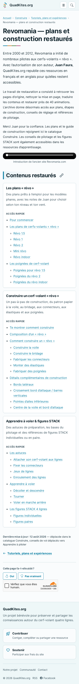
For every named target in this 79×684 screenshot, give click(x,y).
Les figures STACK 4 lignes (28, 509)
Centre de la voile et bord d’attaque (38, 407)
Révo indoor (21, 257)
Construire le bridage (28, 353)
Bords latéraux (23, 384)
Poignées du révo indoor (30, 282)
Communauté (28, 669)
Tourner (18, 496)
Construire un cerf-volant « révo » (32, 296)
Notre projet (10, 669)
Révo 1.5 (19, 233)
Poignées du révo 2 (26, 276)
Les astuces (18, 453)
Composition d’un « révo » (28, 334)
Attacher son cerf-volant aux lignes (37, 459)
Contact (42, 669)
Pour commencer (21, 220)
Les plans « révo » (20, 188)
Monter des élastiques (28, 365)
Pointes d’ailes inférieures (31, 401)
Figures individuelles (27, 515)
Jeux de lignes (23, 471)
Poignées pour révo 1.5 (29, 270)
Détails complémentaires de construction (38, 378)
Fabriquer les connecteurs (31, 359)
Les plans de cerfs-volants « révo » (34, 226)
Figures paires (23, 521)
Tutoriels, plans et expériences (49, 17)
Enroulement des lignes (29, 477)
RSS (35, 678)
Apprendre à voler (22, 484)
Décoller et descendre (28, 490)
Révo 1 (18, 239)
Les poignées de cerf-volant (29, 263)
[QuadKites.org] (5, 5)
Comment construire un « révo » (32, 341)
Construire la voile (26, 347)
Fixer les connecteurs (28, 465)
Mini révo (19, 251)
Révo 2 (18, 245)
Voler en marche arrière (29, 502)
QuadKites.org (21, 5)
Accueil (7, 17)
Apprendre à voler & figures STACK (33, 421)
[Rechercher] (71, 5)
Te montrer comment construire (32, 327)
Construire (21, 17)
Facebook (49, 678)
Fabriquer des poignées (29, 371)
